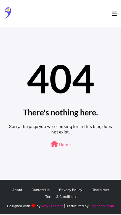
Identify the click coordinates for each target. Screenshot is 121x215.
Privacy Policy (70, 189)
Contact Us (41, 189)
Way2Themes (52, 205)
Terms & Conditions (61, 196)
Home (64, 144)
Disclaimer (100, 189)
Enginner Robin (101, 205)
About (17, 189)
